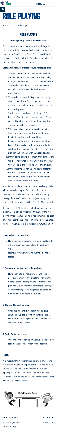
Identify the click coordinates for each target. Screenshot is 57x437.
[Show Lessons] (2, 9)
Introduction (8, 26)
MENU (39, 4)
